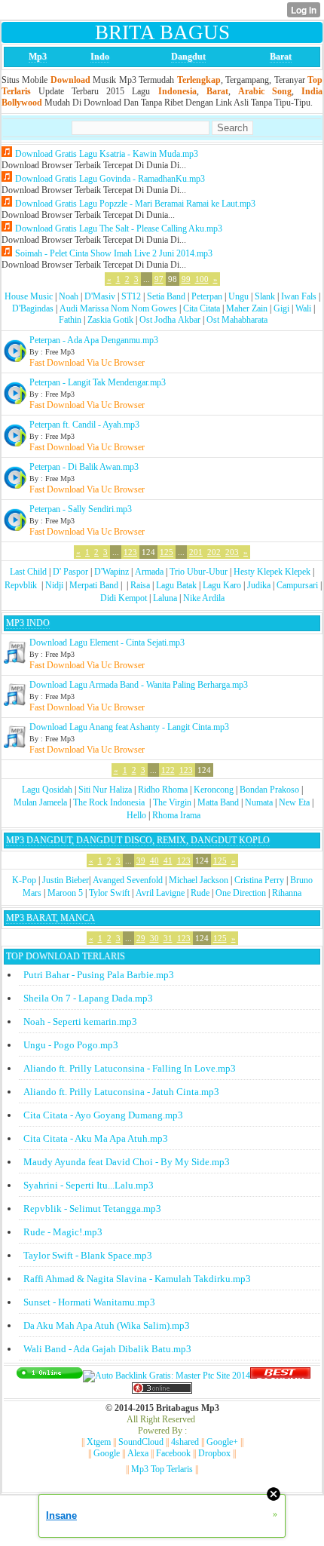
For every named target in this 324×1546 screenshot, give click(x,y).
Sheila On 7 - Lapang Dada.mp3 (88, 998)
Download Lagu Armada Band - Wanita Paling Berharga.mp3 (138, 684)
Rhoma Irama (176, 815)
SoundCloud (141, 1442)
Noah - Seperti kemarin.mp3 (80, 1021)
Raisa (140, 585)
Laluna (165, 598)
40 (154, 860)
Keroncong (214, 789)
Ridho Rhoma (163, 789)
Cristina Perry (259, 880)
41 (168, 860)
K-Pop (24, 880)
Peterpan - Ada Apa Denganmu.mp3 (93, 340)
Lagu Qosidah (47, 789)
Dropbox (214, 1453)
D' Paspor (70, 571)
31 (168, 938)
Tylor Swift (109, 893)
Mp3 (38, 56)
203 (232, 552)
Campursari (297, 585)
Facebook (173, 1453)
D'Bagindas (32, 308)
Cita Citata (201, 308)
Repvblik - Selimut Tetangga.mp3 (92, 1208)
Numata (259, 802)
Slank (265, 296)
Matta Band (218, 802)
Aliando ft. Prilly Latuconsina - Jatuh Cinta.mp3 (121, 1091)
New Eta (294, 802)
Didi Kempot (123, 598)
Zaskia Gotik (110, 319)
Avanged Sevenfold (128, 880)
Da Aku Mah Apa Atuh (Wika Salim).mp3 (106, 1325)
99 (186, 279)
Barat (281, 56)
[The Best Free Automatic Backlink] (280, 1375)
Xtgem (99, 1442)
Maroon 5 (65, 893)
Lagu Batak (176, 585)
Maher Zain (246, 308)
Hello (136, 815)
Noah (68, 296)
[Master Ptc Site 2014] (166, 1375)
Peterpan (206, 296)
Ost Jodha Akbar (169, 319)
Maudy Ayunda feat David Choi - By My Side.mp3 (126, 1161)
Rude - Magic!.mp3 (62, 1232)
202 (214, 552)
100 (202, 279)
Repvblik (21, 585)
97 (159, 279)
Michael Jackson (198, 880)
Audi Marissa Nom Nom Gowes (118, 308)
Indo (99, 56)
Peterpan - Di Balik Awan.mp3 (84, 467)
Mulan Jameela (40, 802)
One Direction (240, 893)
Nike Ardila (204, 598)
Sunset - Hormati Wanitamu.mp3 (89, 1302)
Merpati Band (93, 585)
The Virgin (172, 802)
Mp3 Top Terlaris (162, 1469)
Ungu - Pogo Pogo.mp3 (70, 1045)
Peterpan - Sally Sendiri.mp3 (80, 509)
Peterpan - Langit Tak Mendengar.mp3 (97, 382)
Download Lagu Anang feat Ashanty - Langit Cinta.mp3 (129, 727)
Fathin (70, 319)
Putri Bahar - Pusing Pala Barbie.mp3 (98, 974)
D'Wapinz (111, 571)
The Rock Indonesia (110, 802)
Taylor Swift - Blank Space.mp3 (87, 1255)
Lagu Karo (222, 585)
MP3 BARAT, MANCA (50, 918)
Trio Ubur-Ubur (199, 571)
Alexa (137, 1453)
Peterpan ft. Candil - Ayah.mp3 (84, 424)
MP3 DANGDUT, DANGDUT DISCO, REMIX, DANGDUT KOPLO (138, 840)
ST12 (131, 296)
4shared (185, 1442)
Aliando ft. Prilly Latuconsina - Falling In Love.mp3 (129, 1068)
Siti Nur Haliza (105, 789)
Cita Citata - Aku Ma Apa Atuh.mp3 (95, 1138)
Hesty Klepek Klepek (272, 571)
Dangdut (188, 56)
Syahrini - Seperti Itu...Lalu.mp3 (88, 1185)
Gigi (281, 308)
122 (168, 770)
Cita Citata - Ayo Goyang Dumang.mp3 (103, 1115)
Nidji (54, 585)
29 (140, 938)
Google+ (222, 1442)
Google (106, 1453)
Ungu (238, 296)
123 (130, 552)
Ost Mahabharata (236, 319)
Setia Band (166, 296)
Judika (259, 585)
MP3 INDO (28, 623)
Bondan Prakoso (269, 789)
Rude (200, 893)
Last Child (28, 571)
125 (166, 552)
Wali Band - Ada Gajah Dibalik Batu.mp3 (107, 1348)
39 (140, 860)
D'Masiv (99, 296)
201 (196, 552)
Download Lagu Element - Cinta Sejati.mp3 (107, 642)
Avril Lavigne (160, 893)
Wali (303, 308)
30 (154, 938)
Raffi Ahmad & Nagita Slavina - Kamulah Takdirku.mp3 (137, 1278)
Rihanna (286, 893)
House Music (29, 296)
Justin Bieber (65, 880)
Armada (149, 571)
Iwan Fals (298, 296)
